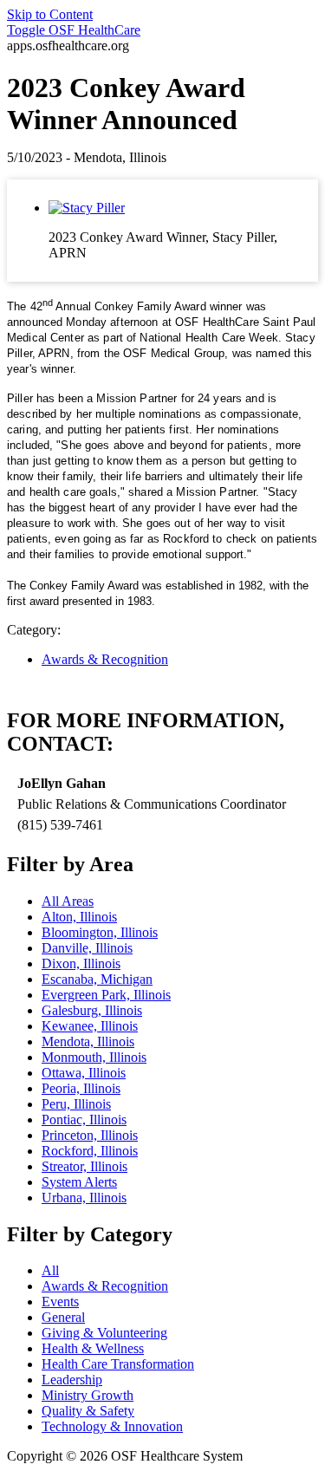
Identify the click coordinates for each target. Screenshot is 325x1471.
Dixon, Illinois (81, 963)
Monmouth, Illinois (94, 1057)
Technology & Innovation (112, 1426)
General (63, 1317)
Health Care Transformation (118, 1364)
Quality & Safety (88, 1410)
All (50, 1270)
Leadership (72, 1379)
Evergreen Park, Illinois (106, 994)
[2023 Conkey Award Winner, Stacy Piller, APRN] (87, 207)
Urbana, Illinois (84, 1197)
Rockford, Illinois (90, 1150)
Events (60, 1301)
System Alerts (79, 1182)
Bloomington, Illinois (100, 932)
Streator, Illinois (84, 1166)
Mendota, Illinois (88, 1041)
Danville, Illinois (87, 948)
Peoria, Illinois (81, 1088)
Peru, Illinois (76, 1104)
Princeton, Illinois (90, 1135)
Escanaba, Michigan (97, 979)
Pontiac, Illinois (84, 1119)
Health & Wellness (93, 1348)
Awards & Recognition (105, 659)
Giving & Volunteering (104, 1332)
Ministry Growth (87, 1395)
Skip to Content (50, 14)
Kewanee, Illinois (90, 1026)
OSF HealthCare (73, 30)
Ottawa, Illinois (84, 1072)
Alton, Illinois (79, 916)
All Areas (68, 901)
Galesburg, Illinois (92, 1010)
